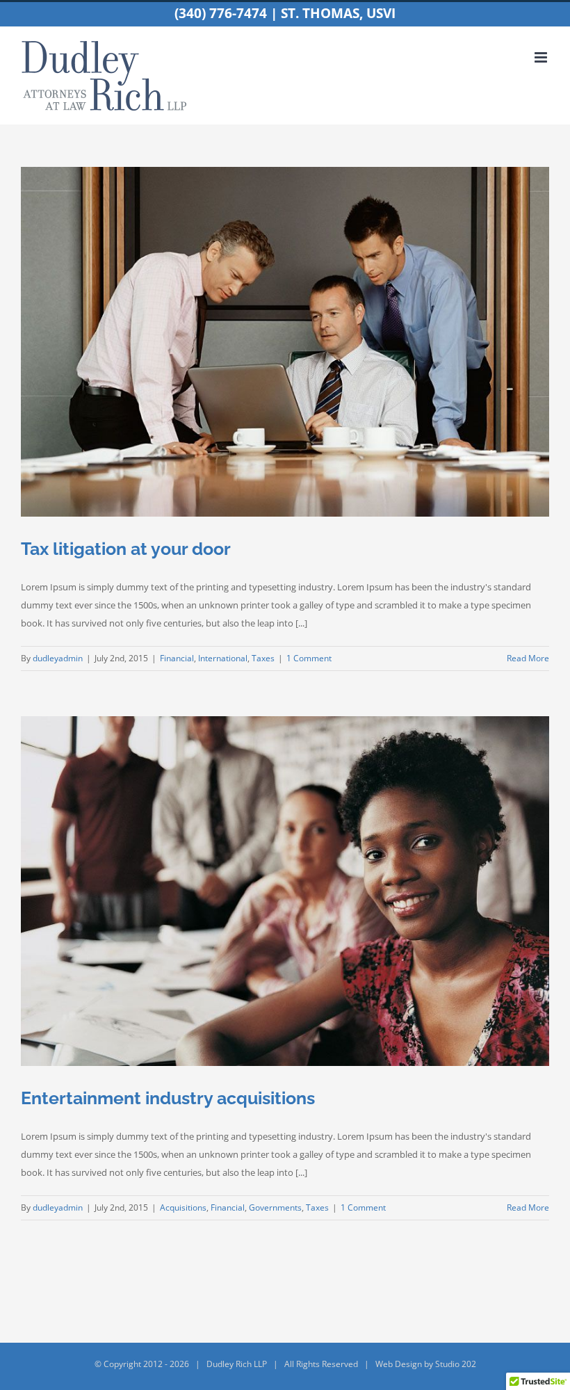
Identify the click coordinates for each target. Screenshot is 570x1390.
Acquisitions (183, 1207)
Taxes (263, 658)
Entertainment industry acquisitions (168, 1098)
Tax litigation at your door (126, 548)
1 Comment (309, 658)
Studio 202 (455, 1364)
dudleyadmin (58, 658)
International (222, 658)
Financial (177, 658)
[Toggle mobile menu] (542, 57)
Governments (275, 1207)
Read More (528, 658)
